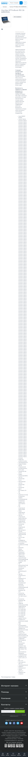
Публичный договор (11, 738)
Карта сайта (20, 740)
